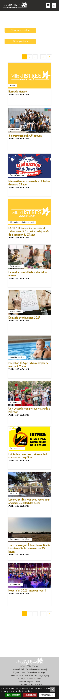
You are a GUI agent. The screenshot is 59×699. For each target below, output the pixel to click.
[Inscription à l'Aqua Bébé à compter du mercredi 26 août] (29, 348)
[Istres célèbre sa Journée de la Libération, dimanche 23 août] (29, 166)
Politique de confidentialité (29, 678)
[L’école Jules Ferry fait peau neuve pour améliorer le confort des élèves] (29, 485)
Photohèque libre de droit (22, 675)
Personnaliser (47, 695)
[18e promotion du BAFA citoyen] (29, 121)
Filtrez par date (20, 41)
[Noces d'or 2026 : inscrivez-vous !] (29, 576)
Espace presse (19, 672)
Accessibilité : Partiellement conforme (29, 669)
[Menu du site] (48, 5)
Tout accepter (13, 695)
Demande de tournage (36, 672)
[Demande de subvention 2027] (29, 303)
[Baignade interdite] (29, 76)
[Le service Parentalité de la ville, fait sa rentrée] (29, 258)
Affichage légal (41, 675)
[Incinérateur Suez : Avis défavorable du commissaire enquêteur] (29, 439)
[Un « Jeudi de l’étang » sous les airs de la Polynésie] (29, 394)
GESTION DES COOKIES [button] (30, 684)
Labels (37, 681)
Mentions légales (26, 681)
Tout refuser (30, 695)
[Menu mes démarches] (54, 5)
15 (43, 57)
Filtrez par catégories (20, 30)
